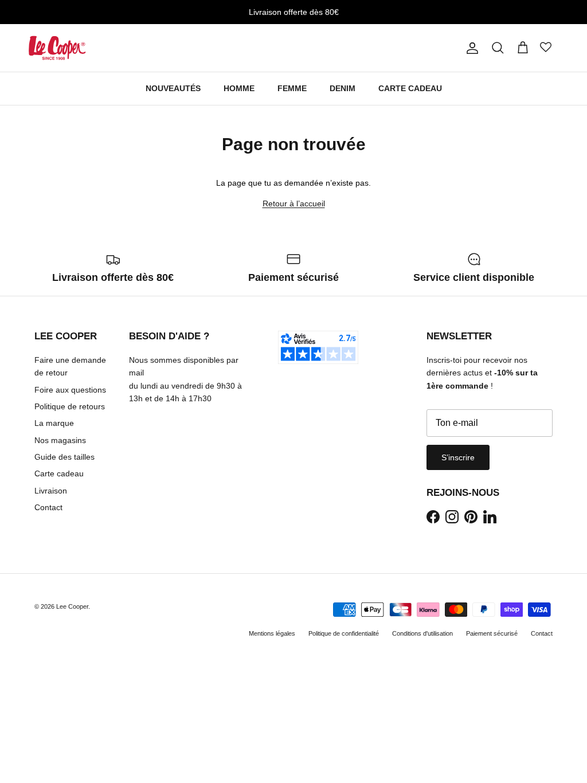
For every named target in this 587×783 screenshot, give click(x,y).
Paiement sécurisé (492, 633)
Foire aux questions (70, 389)
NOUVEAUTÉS (173, 88)
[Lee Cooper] (57, 48)
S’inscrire (458, 457)
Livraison (50, 490)
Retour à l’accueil (294, 203)
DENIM (342, 88)
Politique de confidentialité (343, 633)
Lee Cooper (72, 606)
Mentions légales (272, 633)
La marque (54, 423)
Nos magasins (60, 440)
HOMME (239, 88)
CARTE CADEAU (410, 88)
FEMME (292, 88)
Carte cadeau (59, 473)
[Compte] (470, 48)
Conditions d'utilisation (422, 633)
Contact (48, 507)
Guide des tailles (64, 456)
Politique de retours (69, 406)
